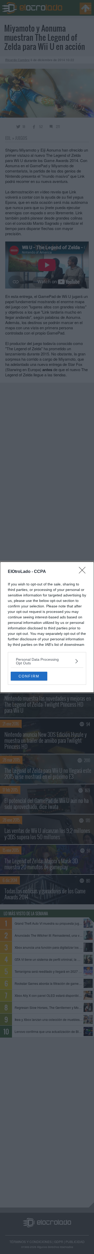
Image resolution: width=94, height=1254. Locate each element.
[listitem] (47, 661)
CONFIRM (29, 676)
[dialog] (47, 627)
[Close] (84, 572)
